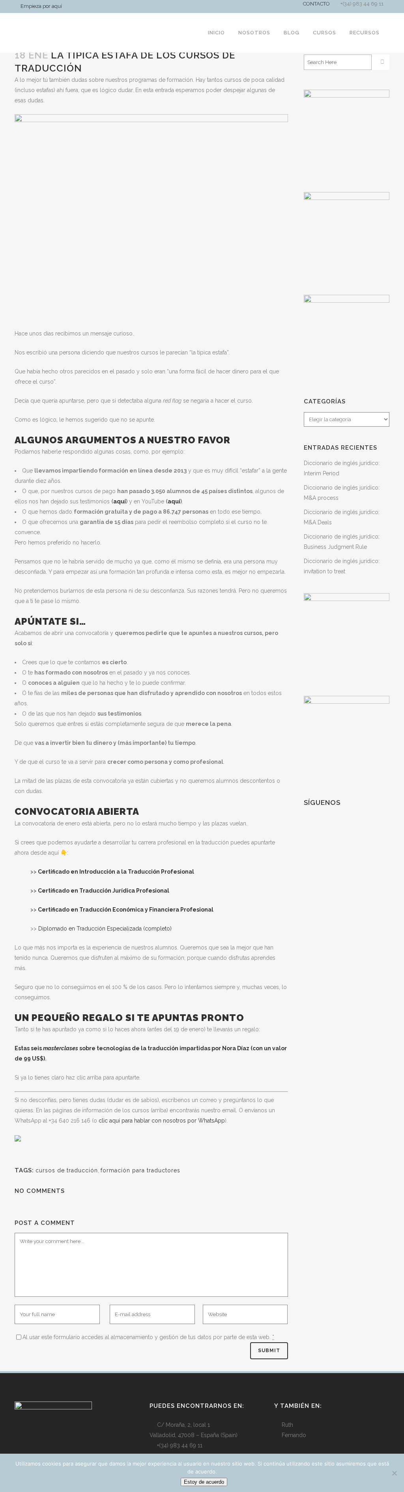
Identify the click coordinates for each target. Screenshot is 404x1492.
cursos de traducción (67, 1170)
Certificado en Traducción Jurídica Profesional (103, 890)
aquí (119, 501)
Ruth (287, 1425)
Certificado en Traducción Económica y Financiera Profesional (125, 909)
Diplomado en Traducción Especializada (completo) (105, 928)
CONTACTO (316, 4)
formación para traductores (140, 1170)
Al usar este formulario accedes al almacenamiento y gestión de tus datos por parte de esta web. (148, 1337)
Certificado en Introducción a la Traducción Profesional (116, 871)
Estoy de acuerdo (204, 1482)
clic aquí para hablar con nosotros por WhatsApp (162, 1120)
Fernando (294, 1435)
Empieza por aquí (41, 6)
